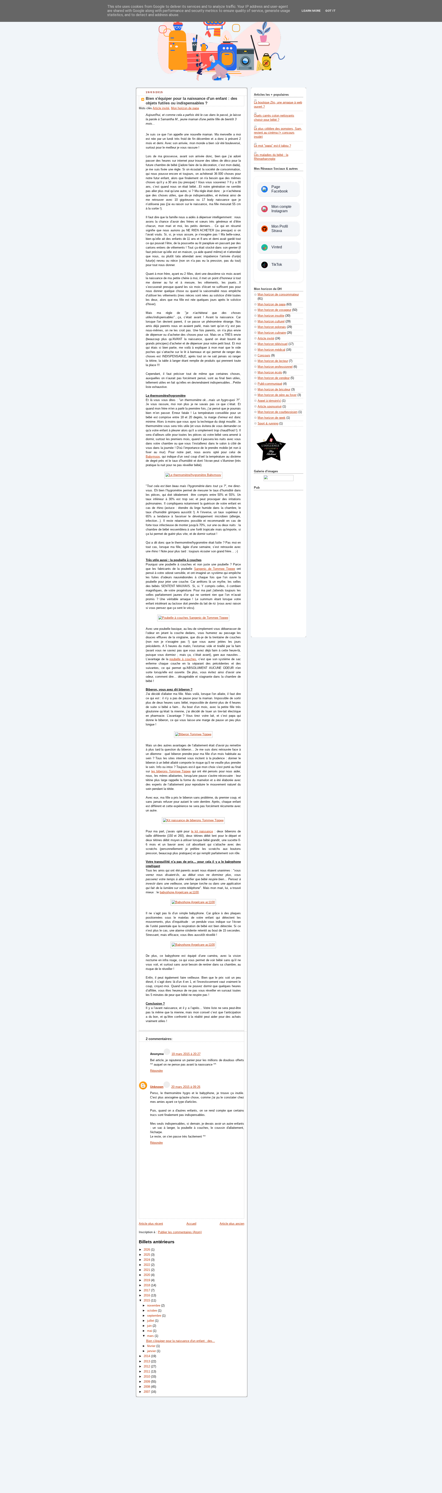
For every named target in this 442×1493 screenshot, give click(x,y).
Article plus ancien (232, 1223)
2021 (147, 1270)
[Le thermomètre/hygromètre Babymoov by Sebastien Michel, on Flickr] (193, 475)
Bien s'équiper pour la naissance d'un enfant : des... (180, 1341)
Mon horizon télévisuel (273, 344)
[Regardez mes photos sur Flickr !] (279, 480)
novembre (154, 1305)
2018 (147, 1285)
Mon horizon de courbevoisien (277, 412)
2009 (147, 1381)
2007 (147, 1391)
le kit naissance (202, 831)
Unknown (156, 1087)
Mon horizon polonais (272, 327)
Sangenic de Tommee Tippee (214, 568)
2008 (147, 1386)
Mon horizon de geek (271, 417)
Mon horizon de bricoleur (274, 389)
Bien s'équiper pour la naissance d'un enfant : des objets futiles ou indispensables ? (191, 100)
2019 (147, 1280)
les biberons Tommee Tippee (171, 771)
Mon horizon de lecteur (273, 361)
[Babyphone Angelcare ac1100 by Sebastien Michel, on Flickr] (193, 902)
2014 (147, 1356)
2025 (147, 1254)
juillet (151, 1320)
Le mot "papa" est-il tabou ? (272, 145)
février (151, 1346)
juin (150, 1325)
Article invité (161, 108)
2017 (147, 1290)
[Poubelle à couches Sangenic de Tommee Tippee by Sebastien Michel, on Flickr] (193, 617)
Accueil (191, 1223)
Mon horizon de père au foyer (277, 395)
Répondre (156, 1070)
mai (150, 1331)
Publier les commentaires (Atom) (180, 1232)
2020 (147, 1275)
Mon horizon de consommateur (278, 294)
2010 (147, 1376)
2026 (147, 1249)
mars (151, 1336)
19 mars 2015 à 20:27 (186, 1054)
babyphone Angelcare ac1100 (179, 892)
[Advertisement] (278, 563)
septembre (154, 1315)
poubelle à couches (182, 659)
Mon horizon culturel (271, 321)
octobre (152, 1310)
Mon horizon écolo (270, 372)
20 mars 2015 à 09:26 (185, 1087)
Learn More (311, 10)
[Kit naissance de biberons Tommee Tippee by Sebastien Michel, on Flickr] (193, 820)
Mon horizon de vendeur (274, 378)
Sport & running (268, 423)
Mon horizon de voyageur (274, 310)
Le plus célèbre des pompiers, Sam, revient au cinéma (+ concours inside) (278, 132)
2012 (147, 1366)
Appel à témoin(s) (269, 400)
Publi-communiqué (270, 383)
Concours (264, 355)
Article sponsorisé (270, 406)
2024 (147, 1259)
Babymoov (153, 456)
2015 (147, 1300)
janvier (152, 1351)
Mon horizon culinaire (272, 332)
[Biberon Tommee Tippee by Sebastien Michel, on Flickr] (193, 734)
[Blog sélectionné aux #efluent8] (271, 463)
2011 (147, 1371)
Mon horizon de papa (185, 108)
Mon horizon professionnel (275, 366)
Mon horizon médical (271, 349)
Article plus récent (151, 1223)
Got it (330, 10)
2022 (147, 1265)
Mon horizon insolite (271, 315)
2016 (147, 1295)
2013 (147, 1361)
